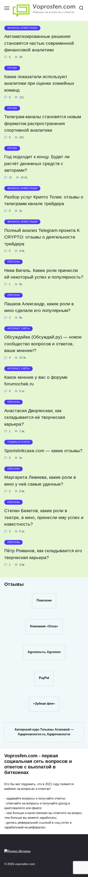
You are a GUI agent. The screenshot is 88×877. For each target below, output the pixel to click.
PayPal (44, 677)
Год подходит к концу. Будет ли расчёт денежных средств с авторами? (37, 163)
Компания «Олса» (44, 626)
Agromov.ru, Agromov (44, 652)
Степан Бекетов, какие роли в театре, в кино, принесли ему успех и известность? (44, 517)
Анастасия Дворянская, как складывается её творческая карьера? (34, 417)
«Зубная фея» (44, 703)
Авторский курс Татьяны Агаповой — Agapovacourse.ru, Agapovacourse (44, 731)
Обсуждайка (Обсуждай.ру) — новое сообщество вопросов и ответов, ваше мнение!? (43, 344)
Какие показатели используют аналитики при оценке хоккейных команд (39, 83)
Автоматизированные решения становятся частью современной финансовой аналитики (39, 43)
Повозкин (44, 600)
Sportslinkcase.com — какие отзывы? (43, 450)
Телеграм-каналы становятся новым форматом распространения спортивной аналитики (42, 123)
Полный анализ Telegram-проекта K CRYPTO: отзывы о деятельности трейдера (42, 237)
